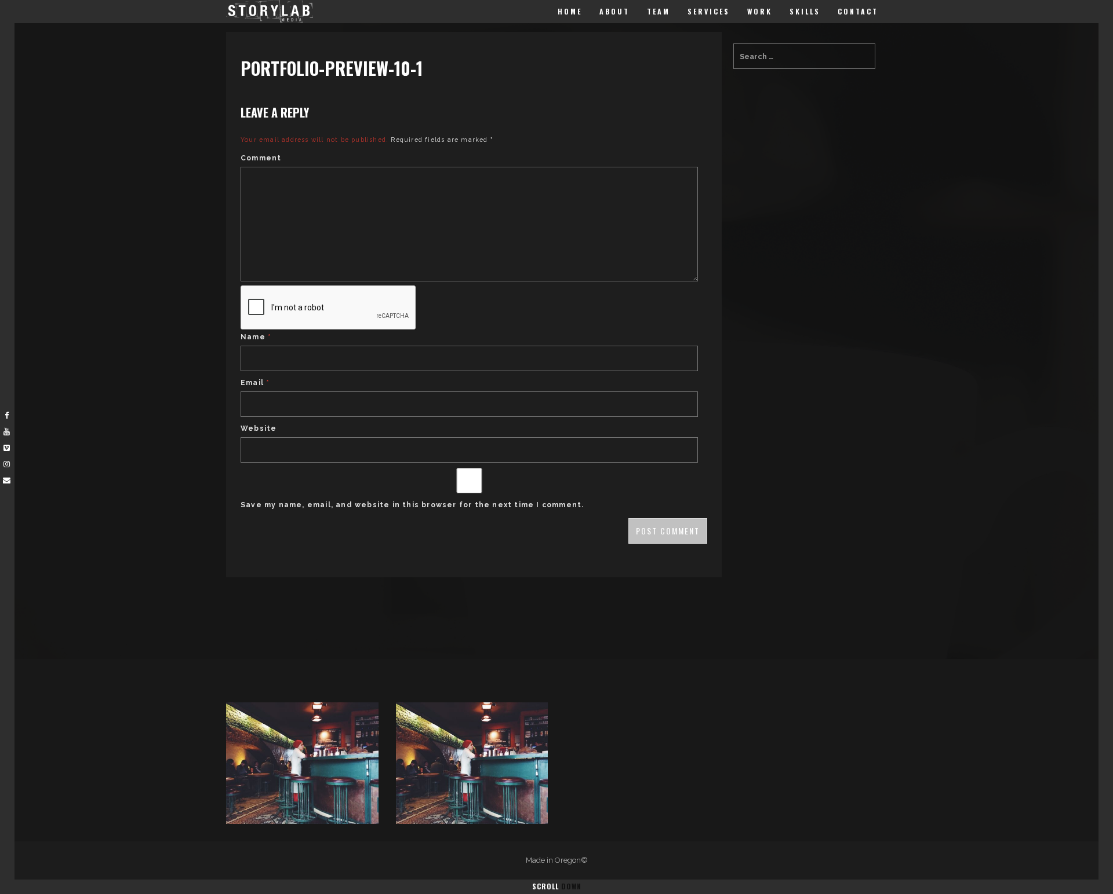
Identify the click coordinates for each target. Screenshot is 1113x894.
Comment (261, 158)
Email (255, 383)
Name (256, 337)
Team (658, 11)
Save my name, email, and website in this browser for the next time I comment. (412, 505)
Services (709, 11)
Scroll (556, 886)
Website (259, 428)
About (614, 11)
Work (759, 11)
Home (570, 11)
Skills (805, 11)
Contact (858, 11)
